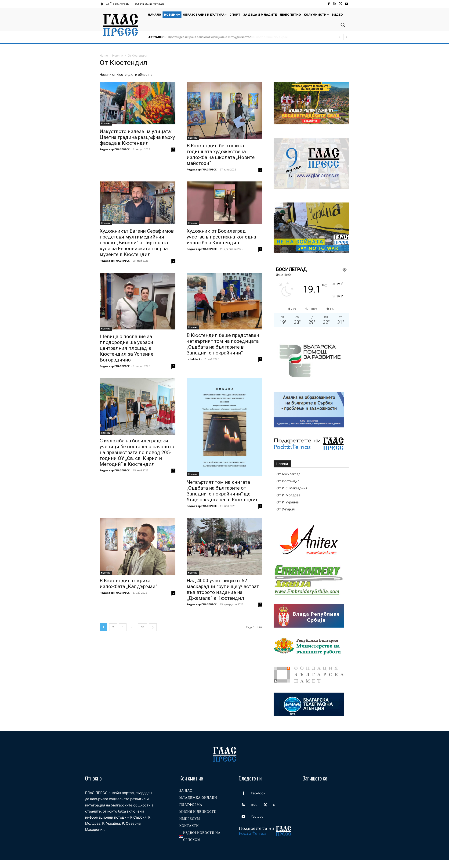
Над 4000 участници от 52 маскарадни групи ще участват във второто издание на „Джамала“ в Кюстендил (223, 589)
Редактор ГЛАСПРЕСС (115, 149)
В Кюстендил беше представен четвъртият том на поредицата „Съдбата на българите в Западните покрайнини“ (223, 344)
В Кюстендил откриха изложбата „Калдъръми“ (128, 583)
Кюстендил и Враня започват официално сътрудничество (209, 37)
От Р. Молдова (288, 495)
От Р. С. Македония (291, 488)
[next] (346, 37)
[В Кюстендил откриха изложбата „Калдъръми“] (137, 546)
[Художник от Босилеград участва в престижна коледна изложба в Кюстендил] (224, 203)
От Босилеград (288, 474)
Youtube (257, 816)
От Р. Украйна (287, 502)
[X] (341, 4)
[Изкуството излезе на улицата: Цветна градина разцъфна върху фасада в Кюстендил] (137, 104)
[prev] (339, 37)
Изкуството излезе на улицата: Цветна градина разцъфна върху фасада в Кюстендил (137, 137)
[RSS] (334, 4)
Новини (117, 56)
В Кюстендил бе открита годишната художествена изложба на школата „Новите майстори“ (221, 154)
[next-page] (153, 627)
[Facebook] (329, 4)
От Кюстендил (287, 481)
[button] (342, 24)
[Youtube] (346, 4)
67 (142, 627)
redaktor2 (193, 359)
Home (104, 56)
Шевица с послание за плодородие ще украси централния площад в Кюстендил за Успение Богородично (126, 348)
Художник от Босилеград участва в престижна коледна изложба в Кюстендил (221, 237)
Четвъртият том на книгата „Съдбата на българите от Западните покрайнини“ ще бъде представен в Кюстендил (223, 490)
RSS (254, 805)
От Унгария (285, 509)
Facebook (258, 793)
